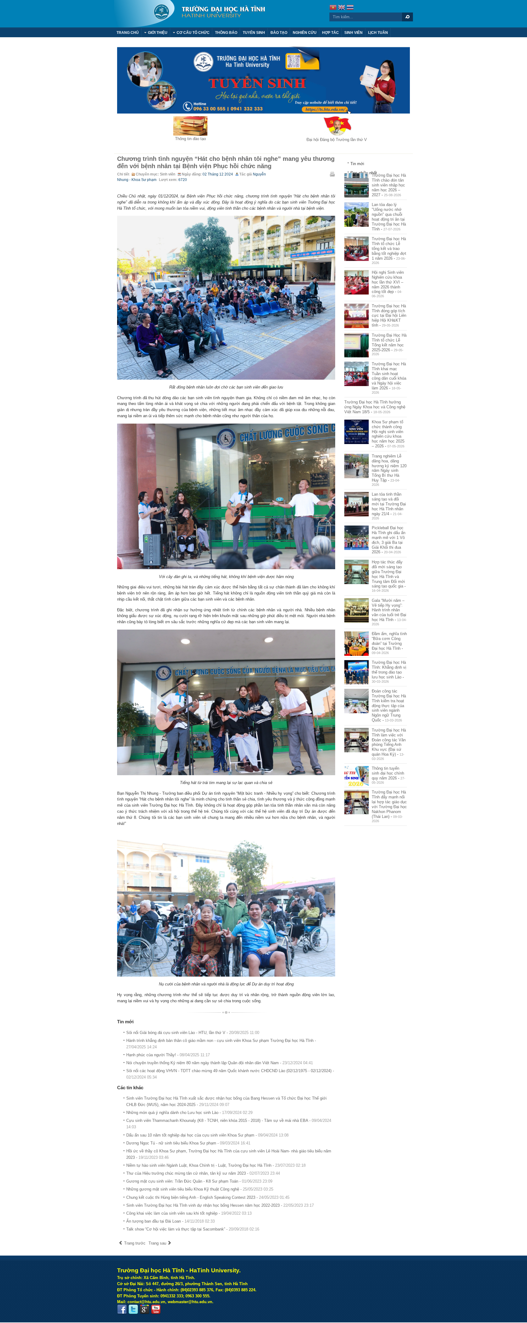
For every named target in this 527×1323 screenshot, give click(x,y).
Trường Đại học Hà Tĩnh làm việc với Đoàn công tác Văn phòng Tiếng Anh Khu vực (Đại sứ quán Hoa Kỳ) (389, 742)
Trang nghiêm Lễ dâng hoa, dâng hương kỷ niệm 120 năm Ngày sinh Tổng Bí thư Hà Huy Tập (389, 468)
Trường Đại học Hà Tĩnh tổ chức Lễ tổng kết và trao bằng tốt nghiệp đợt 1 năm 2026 (389, 248)
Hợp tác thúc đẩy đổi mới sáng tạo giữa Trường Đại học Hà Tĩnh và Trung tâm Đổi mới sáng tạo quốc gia (388, 574)
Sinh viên (167, 174)
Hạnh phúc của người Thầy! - (168, 1055)
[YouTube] (156, 1309)
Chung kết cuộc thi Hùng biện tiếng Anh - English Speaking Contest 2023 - (207, 1197)
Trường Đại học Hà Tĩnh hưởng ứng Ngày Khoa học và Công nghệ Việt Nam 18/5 (374, 407)
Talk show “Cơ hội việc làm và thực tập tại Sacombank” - (192, 1229)
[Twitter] (133, 1309)
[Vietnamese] (333, 8)
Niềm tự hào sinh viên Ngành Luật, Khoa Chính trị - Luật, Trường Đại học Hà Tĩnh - (216, 1165)
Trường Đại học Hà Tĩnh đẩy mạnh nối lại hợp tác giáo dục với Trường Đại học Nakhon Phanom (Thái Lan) (389, 804)
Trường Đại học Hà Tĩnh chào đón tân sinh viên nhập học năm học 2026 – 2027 (389, 185)
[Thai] (350, 8)
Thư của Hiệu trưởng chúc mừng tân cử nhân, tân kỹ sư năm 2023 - (203, 1173)
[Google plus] (144, 1309)
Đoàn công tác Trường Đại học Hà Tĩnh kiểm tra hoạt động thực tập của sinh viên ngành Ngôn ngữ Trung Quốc (389, 705)
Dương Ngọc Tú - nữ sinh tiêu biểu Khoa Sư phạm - (188, 1143)
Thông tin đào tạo (190, 138)
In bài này (332, 174)
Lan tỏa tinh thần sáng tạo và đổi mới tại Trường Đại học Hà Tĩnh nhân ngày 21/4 (389, 504)
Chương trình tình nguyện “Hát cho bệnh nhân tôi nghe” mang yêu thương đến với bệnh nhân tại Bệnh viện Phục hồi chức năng (226, 162)
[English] (341, 8)
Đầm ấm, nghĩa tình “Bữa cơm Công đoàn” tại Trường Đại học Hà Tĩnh (389, 641)
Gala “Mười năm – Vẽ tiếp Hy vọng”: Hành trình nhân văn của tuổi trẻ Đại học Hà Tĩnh (389, 610)
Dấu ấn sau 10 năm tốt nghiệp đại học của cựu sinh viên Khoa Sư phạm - (207, 1135)
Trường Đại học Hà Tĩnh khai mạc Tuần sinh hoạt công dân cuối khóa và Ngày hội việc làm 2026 (389, 376)
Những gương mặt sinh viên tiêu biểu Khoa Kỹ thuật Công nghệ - (199, 1189)
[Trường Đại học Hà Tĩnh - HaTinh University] (189, 13)
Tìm (407, 17)
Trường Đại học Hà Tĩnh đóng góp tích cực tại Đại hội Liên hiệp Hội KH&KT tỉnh (389, 315)
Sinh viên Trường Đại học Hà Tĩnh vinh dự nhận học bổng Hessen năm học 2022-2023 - (220, 1205)
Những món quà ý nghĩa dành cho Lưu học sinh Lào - (189, 1112)
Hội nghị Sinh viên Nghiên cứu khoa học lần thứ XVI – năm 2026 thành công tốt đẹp (388, 282)
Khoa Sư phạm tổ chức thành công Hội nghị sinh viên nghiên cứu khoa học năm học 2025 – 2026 (388, 434)
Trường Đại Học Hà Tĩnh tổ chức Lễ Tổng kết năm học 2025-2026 (389, 342)
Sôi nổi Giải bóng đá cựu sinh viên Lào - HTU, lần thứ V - (192, 1032)
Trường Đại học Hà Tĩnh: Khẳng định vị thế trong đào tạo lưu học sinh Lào (389, 669)
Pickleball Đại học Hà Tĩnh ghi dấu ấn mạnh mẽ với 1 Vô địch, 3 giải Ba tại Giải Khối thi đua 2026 (388, 540)
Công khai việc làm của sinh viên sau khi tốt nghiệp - (189, 1213)
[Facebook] (122, 1309)
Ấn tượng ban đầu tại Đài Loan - (170, 1221)
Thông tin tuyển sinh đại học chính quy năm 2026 (388, 773)
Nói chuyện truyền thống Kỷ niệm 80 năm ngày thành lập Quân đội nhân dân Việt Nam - (219, 1063)
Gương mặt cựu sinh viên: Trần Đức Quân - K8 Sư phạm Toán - (199, 1181)
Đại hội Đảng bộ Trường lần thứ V (337, 139)
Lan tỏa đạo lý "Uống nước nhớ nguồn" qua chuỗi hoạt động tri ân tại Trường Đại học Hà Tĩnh (389, 216)
